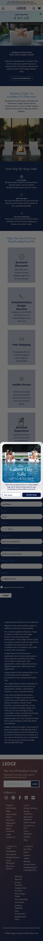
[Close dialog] (40, 444)
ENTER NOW (31, 495)
